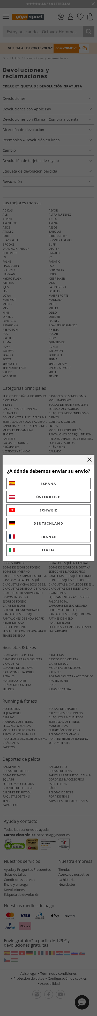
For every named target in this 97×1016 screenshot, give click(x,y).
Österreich (48, 496)
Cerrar (89, 460)
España (48, 483)
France (48, 536)
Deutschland (49, 523)
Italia (48, 550)
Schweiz (48, 510)
